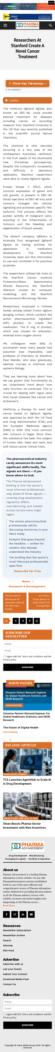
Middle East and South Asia (21, 818)
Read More (9, 905)
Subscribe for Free (27, 571)
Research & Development (27, 586)
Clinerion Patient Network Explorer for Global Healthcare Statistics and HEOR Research (26, 717)
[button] (5, 25)
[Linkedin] (23, 914)
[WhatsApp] (37, 621)
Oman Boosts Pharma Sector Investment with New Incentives (24, 826)
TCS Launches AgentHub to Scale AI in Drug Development (27, 782)
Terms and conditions (32, 656)
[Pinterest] (30, 621)
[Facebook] (16, 621)
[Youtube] (31, 914)
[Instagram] (14, 914)
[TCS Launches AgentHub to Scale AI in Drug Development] (27, 762)
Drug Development (15, 774)
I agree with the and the (27, 658)
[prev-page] (5, 740)
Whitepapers (14, 705)
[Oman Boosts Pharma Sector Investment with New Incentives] (27, 806)
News (26, 581)
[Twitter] (23, 621)
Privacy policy (9, 659)
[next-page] (10, 740)
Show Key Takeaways (28, 83)
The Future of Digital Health (20, 727)
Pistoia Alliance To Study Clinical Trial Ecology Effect (41, 602)
